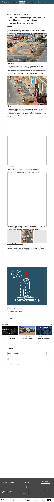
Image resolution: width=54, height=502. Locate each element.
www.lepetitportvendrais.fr (45, 490)
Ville (15, 308)
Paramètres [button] (37, 500)
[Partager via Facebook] (7, 315)
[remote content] (27, 126)
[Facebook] (12, 2)
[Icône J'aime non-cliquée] (10, 364)
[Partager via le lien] (15, 315)
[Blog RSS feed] (27, 487)
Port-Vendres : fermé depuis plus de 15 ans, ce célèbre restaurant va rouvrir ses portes (27, 337)
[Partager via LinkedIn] (13, 315)
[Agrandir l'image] (13, 236)
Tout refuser (43, 500)
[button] (39, 1)
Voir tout (50, 324)
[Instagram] (14, 2)
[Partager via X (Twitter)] (10, 315)
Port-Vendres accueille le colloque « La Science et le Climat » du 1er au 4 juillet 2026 (43, 337)
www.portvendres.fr (45, 492)
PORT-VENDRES (19, 311)
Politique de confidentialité (25, 500)
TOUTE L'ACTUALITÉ (11, 311)
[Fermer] (52, 500)
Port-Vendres (10, 308)
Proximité (19, 308)
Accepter (49, 500)
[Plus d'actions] (46, 14)
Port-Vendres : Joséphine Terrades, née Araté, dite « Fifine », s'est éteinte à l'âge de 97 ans (9, 337)
